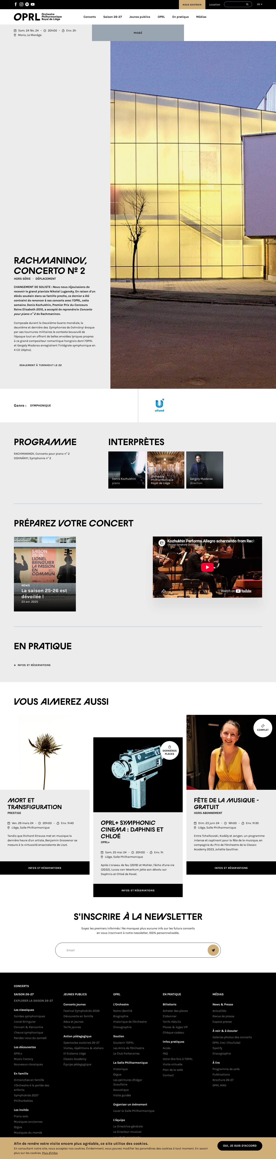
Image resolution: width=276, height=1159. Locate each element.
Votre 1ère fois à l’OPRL (178, 1059)
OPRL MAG (219, 1085)
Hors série (22, 278)
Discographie (122, 1027)
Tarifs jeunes (72, 1027)
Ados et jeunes (73, 1021)
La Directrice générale (128, 1126)
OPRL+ (105, 842)
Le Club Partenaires (126, 1053)
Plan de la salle (173, 1070)
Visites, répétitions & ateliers (83, 1048)
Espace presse (222, 1021)
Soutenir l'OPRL (123, 1042)
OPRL (28, 17)
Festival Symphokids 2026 (81, 1011)
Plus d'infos (50, 1153)
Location (214, 4)
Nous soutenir (192, 4)
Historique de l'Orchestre (130, 1021)
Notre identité (122, 1011)
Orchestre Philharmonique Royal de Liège (52, 17)
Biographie (120, 1016)
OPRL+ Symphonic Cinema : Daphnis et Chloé (132, 829)
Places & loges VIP (175, 1027)
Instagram (21, 4)
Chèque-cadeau (173, 1032)
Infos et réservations (44, 868)
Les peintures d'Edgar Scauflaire (127, 1082)
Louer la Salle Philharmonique (133, 1111)
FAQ (165, 1053)
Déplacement (45, 278)
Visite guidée (122, 1095)
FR (258, 4)
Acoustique (121, 1090)
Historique (120, 1069)
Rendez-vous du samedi (30, 1038)
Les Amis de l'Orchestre (128, 1048)
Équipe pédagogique (77, 1064)
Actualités (219, 1011)
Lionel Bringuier (25, 1021)
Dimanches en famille (29, 1080)
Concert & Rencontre (28, 1027)
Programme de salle (226, 1069)
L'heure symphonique (28, 1032)
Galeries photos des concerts (232, 1037)
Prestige (14, 813)
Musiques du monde (28, 1132)
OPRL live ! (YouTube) (227, 1042)
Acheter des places (175, 1011)
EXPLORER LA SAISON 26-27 (33, 1000)
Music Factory (23, 1059)
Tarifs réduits (172, 1021)
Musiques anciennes (28, 1121)
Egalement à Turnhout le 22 (41, 365)
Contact (168, 1075)
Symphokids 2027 (26, 1095)
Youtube (33, 4)
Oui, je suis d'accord (240, 1145)
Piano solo (21, 1116)
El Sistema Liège (74, 1053)
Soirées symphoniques (29, 1016)
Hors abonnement (208, 813)
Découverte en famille (78, 1016)
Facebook (16, 4)
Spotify (27, 4)
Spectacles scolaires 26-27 (81, 1042)
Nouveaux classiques (28, 1064)
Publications (221, 1074)
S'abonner (169, 1016)
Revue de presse (223, 1016)
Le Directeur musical (127, 1132)
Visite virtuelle (172, 1064)
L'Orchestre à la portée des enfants (31, 1088)
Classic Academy (74, 1059)
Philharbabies (23, 1100)
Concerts (90, 17)
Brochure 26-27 (223, 1080)
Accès (166, 1048)
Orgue (18, 1127)
